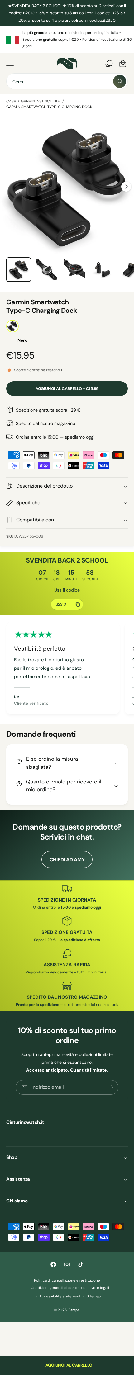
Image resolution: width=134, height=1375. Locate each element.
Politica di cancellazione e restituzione (67, 1280)
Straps (74, 1310)
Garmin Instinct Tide (41, 101)
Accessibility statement (59, 1296)
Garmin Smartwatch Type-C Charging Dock (49, 106)
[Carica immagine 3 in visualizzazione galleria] (74, 269)
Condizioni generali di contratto (58, 1288)
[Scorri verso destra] (126, 187)
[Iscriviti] (111, 1087)
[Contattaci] (109, 63)
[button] (10, 63)
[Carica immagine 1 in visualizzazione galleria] (18, 269)
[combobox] (67, 81)
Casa (11, 101)
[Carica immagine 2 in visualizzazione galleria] (46, 269)
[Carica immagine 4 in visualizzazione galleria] (102, 269)
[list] (67, 40)
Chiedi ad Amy (67, 859)
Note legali (100, 1288)
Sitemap (94, 1296)
